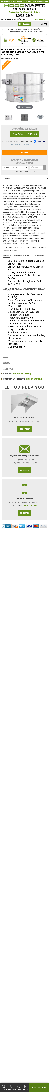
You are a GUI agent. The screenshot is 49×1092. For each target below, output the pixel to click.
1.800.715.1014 (24, 15)
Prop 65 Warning (22, 379)
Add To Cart (39, 1087)
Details (7, 178)
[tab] (24, 178)
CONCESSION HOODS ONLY (27, 1)
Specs (5, 357)
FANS (46, 1)
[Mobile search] (42, 24)
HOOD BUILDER (24, 429)
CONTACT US (24, 513)
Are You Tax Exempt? (18, 373)
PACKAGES (40, 1)
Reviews (6, 363)
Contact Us (8, 369)
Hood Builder (24, 24)
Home (4, 29)
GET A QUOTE (24, 470)
